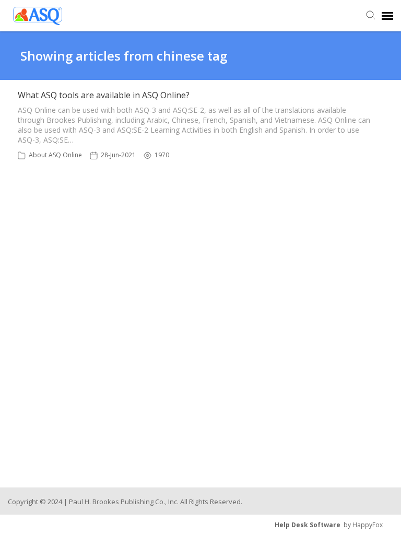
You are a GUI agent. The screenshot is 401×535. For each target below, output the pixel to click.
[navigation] (387, 15)
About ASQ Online (55, 154)
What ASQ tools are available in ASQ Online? (104, 95)
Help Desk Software (307, 524)
